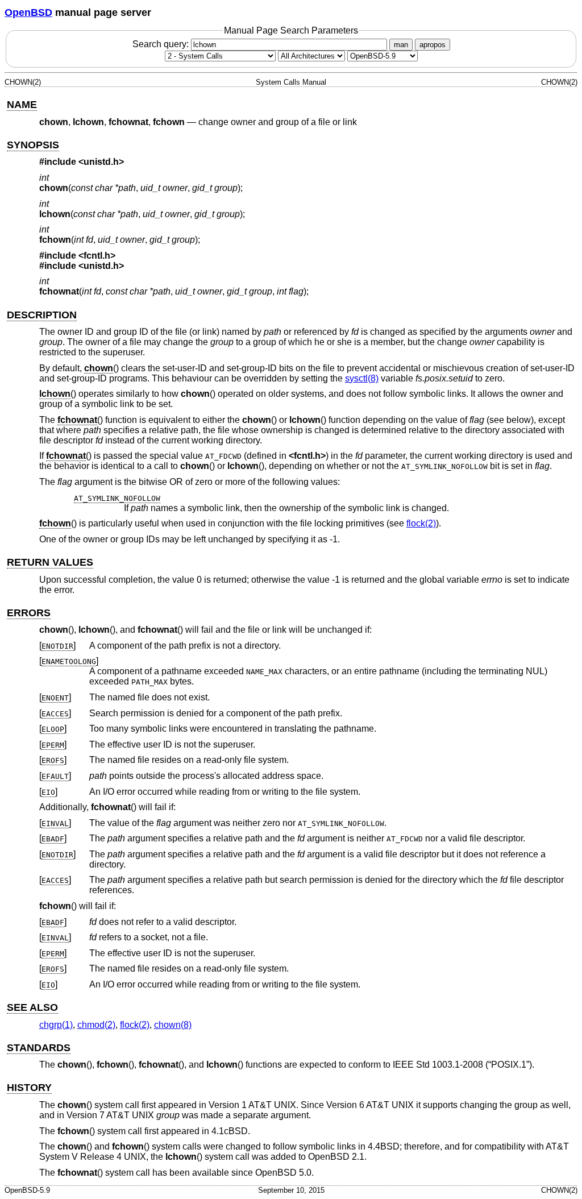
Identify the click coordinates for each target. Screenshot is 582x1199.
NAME (22, 104)
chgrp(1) (56, 1025)
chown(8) (173, 1025)
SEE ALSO (32, 1007)
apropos (432, 44)
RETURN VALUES (50, 562)
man (401, 44)
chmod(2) (96, 1025)
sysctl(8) (362, 378)
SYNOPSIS (33, 145)
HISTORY (29, 1087)
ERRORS (29, 613)
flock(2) (421, 523)
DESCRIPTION (42, 315)
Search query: (161, 44)
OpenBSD (28, 12)
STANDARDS (38, 1047)
